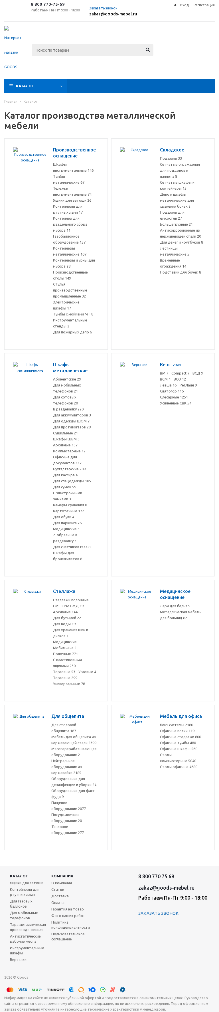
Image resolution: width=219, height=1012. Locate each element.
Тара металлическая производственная (28, 927)
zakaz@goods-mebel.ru (113, 13)
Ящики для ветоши (72, 200)
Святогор (172, 391)
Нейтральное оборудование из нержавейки (66, 767)
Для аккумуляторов (72, 415)
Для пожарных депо (72, 332)
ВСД (197, 373)
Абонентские (67, 379)
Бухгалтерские (69, 469)
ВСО (180, 379)
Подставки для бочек (180, 272)
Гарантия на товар (67, 909)
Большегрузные (176, 224)
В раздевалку (68, 409)
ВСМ (165, 379)
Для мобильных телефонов (24, 915)
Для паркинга (67, 523)
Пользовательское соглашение (68, 936)
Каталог (25, 86)
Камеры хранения (70, 505)
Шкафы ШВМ (66, 439)
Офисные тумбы (178, 743)
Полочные (65, 654)
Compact (180, 373)
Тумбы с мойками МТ (73, 314)
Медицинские (66, 529)
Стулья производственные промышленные (70, 290)
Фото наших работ (68, 916)
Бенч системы (176, 725)
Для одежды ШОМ (71, 421)
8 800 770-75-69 (48, 4)
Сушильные (65, 433)
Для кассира (65, 475)
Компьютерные (69, 451)
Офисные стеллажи (180, 737)
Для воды (64, 624)
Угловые (87, 672)
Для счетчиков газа (71, 547)
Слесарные (174, 397)
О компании (61, 883)
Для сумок (64, 487)
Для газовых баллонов (21, 903)
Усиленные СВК (175, 403)
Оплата (57, 902)
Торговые (64, 672)
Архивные (65, 445)
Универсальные (69, 684)
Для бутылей (67, 618)
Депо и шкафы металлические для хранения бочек (177, 200)
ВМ (164, 373)
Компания (62, 876)
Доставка (60, 896)
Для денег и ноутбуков (181, 242)
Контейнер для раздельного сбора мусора (70, 224)
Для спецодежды (72, 481)
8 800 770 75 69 (156, 876)
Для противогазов (72, 427)
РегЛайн (188, 385)
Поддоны (171, 158)
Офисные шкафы (178, 749)
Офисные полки (177, 731)
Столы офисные (178, 767)
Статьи (57, 889)
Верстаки (18, 960)
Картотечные (68, 511)
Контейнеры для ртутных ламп (24, 891)
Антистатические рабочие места (25, 938)
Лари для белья (175, 606)
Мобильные (64, 648)
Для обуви (63, 517)
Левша (168, 385)
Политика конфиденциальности (70, 924)
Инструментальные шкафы (27, 950)
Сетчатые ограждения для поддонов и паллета (180, 170)
